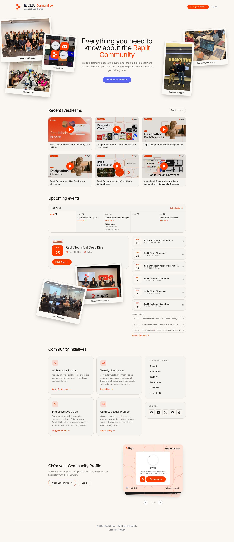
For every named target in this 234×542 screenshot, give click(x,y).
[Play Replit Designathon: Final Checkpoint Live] (164, 129)
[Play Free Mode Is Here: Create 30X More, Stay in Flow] (70, 129)
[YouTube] (152, 412)
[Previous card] (145, 502)
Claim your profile (60, 483)
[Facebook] (173, 412)
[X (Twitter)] (165, 412)
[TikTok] (179, 412)
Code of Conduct (117, 530)
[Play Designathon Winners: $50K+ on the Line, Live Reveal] (117, 129)
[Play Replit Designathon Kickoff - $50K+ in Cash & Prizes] (117, 166)
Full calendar (175, 208)
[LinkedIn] (159, 412)
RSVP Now (60, 262)
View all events (139, 335)
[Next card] (160, 502)
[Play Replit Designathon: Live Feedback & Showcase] (70, 166)
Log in (84, 483)
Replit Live (176, 110)
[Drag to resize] (227, 64)
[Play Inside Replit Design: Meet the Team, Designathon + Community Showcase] (164, 166)
